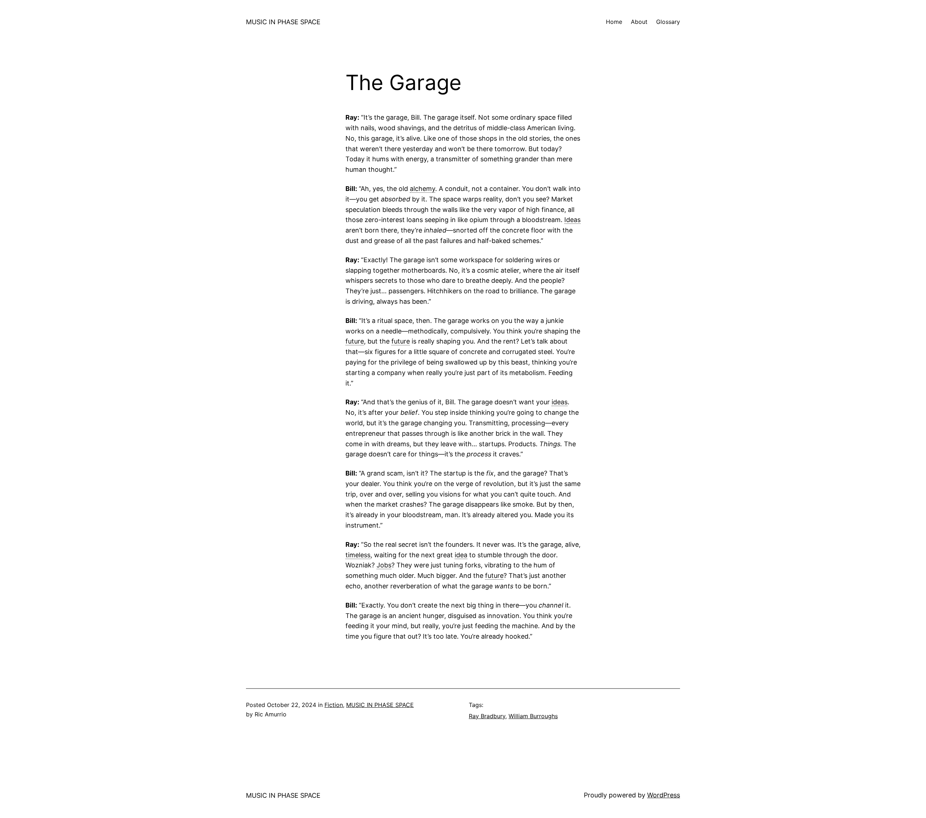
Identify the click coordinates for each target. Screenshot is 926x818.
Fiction (333, 704)
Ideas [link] (572, 219)
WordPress (663, 795)
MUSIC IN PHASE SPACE (283, 22)
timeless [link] (357, 555)
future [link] (354, 341)
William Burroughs (533, 716)
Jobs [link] (384, 565)
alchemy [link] (422, 188)
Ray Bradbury (487, 716)
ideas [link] (560, 402)
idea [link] (461, 555)
